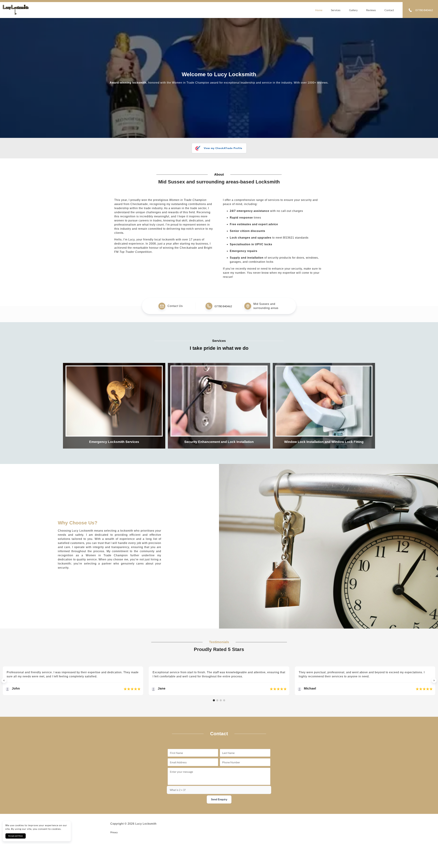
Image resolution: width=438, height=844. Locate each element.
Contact (389, 10)
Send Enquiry (219, 799)
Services (335, 10)
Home (318, 10)
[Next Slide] (434, 680)
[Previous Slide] (4, 680)
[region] (219, 680)
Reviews (371, 10)
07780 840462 (223, 306)
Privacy (114, 832)
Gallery (353, 10)
